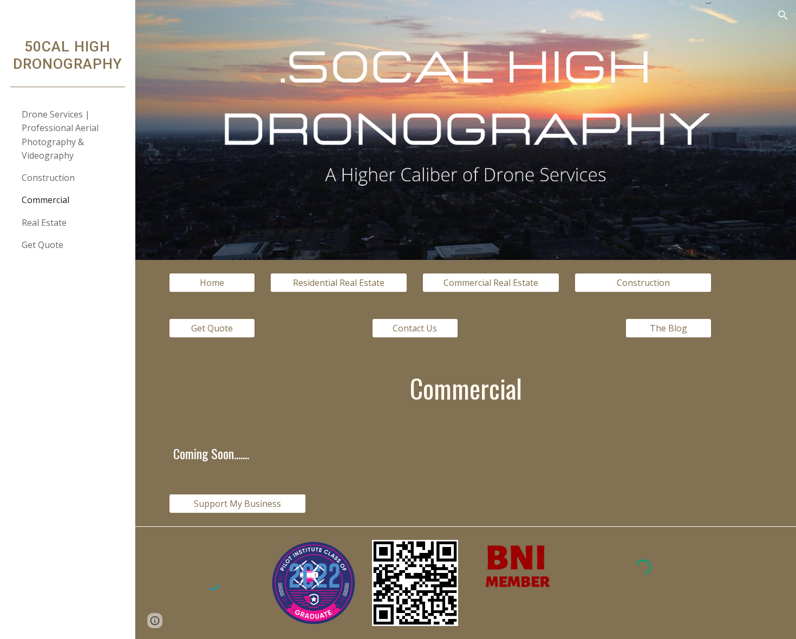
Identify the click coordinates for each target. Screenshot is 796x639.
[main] (465, 388)
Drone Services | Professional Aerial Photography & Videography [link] (60, 134)
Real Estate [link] (44, 223)
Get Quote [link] (42, 245)
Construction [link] (48, 178)
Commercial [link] (45, 200)
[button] (783, 15)
